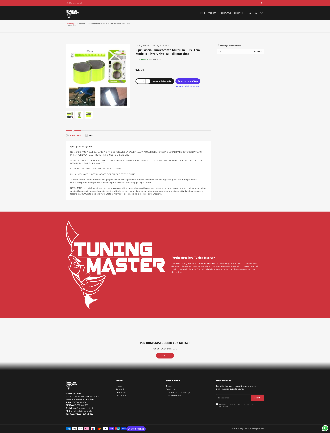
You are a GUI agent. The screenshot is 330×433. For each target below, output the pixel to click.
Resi (91, 135)
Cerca (169, 386)
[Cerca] (250, 13)
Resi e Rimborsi (173, 395)
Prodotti (212, 13)
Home (202, 13)
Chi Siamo (238, 13)
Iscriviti (257, 398)
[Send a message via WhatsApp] (325, 428)
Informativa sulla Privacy (178, 392)
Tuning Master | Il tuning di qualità (152, 45)
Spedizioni (75, 135)
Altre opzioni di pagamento (187, 86)
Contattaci (226, 13)
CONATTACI (165, 355)
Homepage (70, 24)
